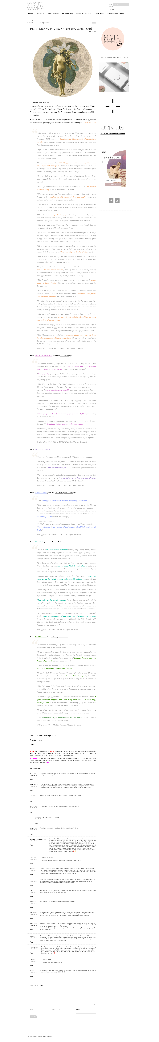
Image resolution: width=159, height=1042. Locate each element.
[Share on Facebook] (93, 23)
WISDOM (31, 14)
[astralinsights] (39, 22)
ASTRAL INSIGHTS (53, 14)
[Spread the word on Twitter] (95, 23)
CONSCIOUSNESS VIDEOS (115, 14)
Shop (110, 4)
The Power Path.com (57, 541)
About (111, 7)
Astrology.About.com (59, 636)
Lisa (31, 936)
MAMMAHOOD (99, 14)
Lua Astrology (65, 355)
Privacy (111, 9)
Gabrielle (33, 959)
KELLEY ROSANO (42, 449)
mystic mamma (38, 1036)
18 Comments (92, 31)
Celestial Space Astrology (65, 492)
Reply (31, 779)
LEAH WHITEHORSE (43, 355)
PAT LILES (39, 541)
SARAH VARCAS (60, 348)
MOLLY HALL (41, 636)
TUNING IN (40, 14)
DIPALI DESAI (41, 492)
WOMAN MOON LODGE (83, 14)
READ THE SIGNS (67, 14)
